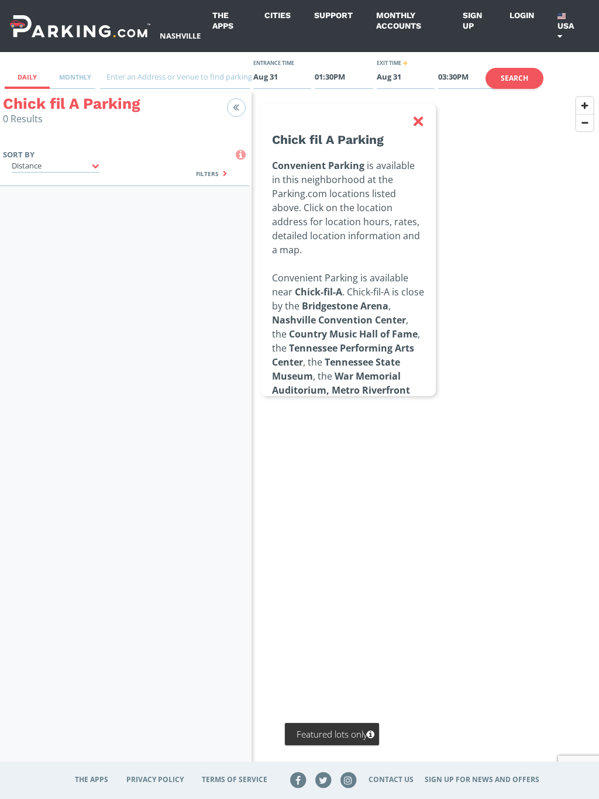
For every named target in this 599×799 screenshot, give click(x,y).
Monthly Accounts (398, 20)
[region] (425, 438)
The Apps (222, 20)
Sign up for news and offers (482, 779)
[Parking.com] (80, 26)
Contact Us (391, 779)
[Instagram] (348, 779)
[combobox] (175, 79)
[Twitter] (323, 779)
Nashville (180, 35)
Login (522, 15)
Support (333, 15)
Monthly (75, 77)
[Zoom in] (584, 105)
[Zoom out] (584, 122)
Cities (277, 15)
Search (514, 78)
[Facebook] (298, 779)
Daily (27, 77)
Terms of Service (234, 779)
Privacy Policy (155, 779)
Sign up (472, 20)
